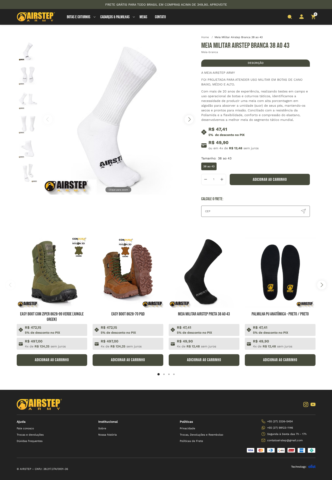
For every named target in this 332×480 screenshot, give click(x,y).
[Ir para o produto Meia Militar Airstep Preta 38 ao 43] (204, 272)
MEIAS (143, 17)
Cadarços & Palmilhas (115, 17)
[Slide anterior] (10, 284)
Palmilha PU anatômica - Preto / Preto (280, 314)
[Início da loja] (36, 17)
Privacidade (187, 428)
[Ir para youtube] (313, 404)
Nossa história (107, 434)
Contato (160, 17)
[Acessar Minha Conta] (301, 18)
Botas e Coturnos (78, 17)
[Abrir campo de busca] (290, 17)
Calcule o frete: (212, 199)
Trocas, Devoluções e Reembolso (201, 434)
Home (207, 37)
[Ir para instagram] (305, 404)
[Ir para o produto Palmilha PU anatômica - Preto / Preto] (280, 272)
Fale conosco (25, 428)
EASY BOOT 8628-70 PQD (128, 314)
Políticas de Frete (191, 441)
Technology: (298, 466)
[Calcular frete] (303, 211)
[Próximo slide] (321, 284)
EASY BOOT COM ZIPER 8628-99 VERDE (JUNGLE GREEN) (52, 316)
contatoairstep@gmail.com (285, 440)
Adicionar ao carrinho (270, 179)
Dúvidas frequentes (29, 441)
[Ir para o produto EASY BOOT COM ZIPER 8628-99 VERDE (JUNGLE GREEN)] (52, 272)
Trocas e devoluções (30, 434)
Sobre (102, 428)
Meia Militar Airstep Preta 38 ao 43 (204, 314)
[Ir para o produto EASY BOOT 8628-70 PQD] (128, 272)
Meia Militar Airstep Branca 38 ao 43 (239, 37)
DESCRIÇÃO (256, 62)
